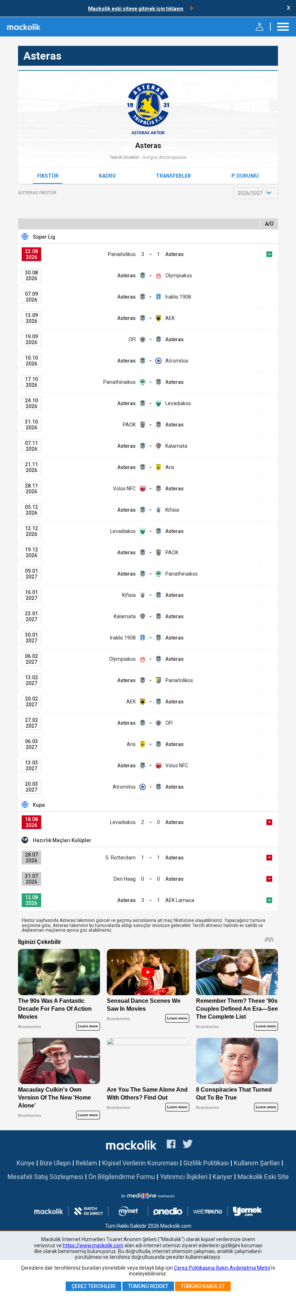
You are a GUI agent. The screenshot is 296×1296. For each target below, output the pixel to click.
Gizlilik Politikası (206, 1163)
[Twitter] (188, 1145)
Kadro (107, 176)
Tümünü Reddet (148, 1286)
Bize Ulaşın (55, 1163)
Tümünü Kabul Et (203, 1286)
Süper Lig (44, 237)
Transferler (173, 176)
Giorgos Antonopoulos (164, 157)
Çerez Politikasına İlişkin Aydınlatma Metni (222, 1268)
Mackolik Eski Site (263, 1176)
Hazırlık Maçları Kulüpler (62, 840)
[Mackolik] (24, 26)
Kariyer (222, 1176)
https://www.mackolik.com (93, 1245)
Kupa (39, 805)
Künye (26, 1163)
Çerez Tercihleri (93, 1286)
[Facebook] (171, 1145)
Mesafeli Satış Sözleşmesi (45, 1176)
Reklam (86, 1163)
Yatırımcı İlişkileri (184, 1176)
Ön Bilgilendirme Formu (121, 1176)
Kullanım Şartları (257, 1163)
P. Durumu (245, 176)
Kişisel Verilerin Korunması (140, 1163)
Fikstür (47, 176)
